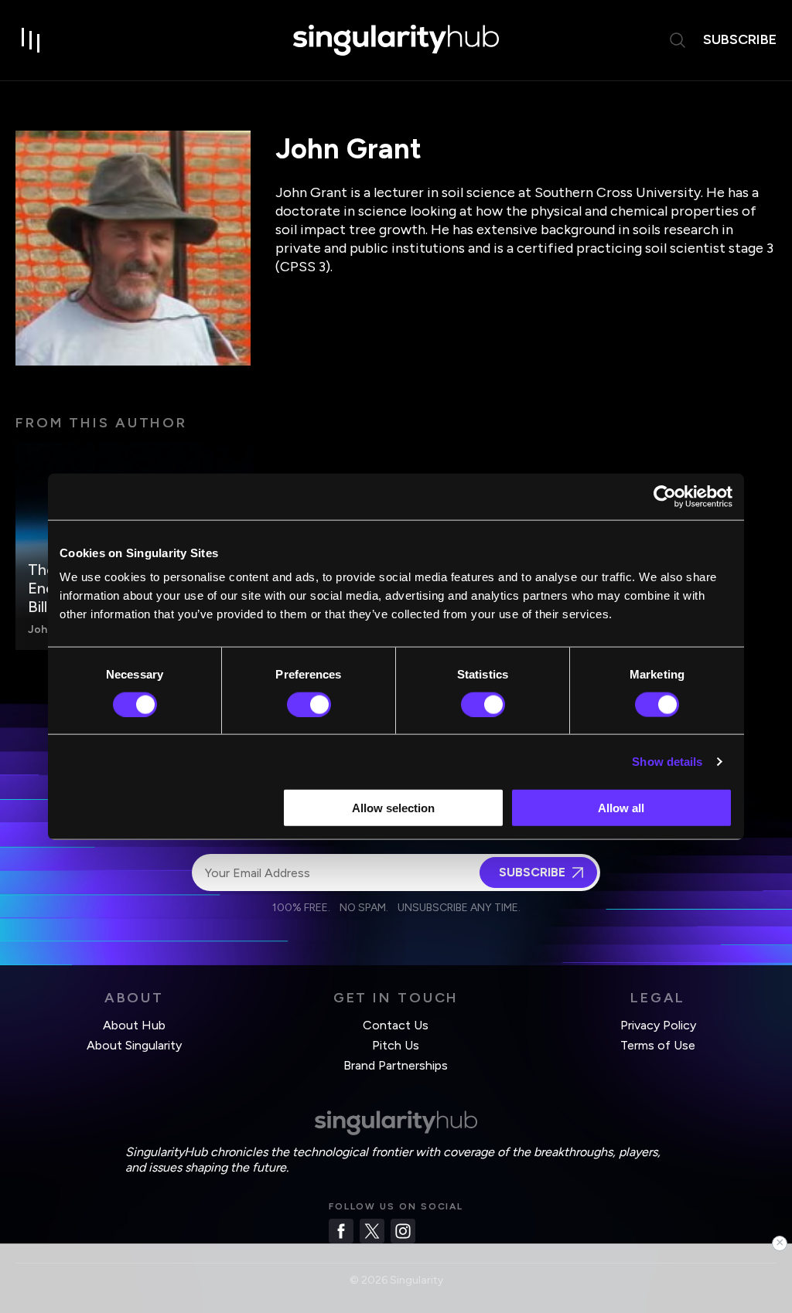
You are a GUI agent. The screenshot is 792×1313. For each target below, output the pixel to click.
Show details (667, 760)
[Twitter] (372, 1231)
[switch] (309, 704)
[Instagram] (403, 1231)
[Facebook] (341, 1231)
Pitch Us (395, 1045)
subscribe (740, 39)
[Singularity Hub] (396, 40)
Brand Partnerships (395, 1065)
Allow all (621, 808)
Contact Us (395, 1025)
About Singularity (134, 1045)
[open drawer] (30, 40)
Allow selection (393, 808)
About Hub (134, 1025)
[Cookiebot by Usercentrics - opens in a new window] (664, 496)
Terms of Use (657, 1045)
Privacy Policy (658, 1025)
